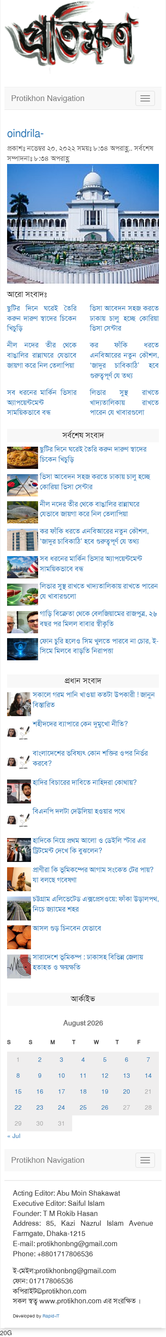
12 (104, 1076)
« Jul (13, 1136)
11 (83, 1076)
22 (18, 1107)
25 (83, 1107)
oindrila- (25, 133)
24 (61, 1107)
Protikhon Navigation (48, 98)
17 (61, 1091)
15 (18, 1091)
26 (104, 1107)
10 (61, 1076)
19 (104, 1091)
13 (126, 1076)
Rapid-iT (50, 1316)
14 (148, 1076)
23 (39, 1107)
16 (39, 1091)
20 (126, 1091)
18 (83, 1091)
